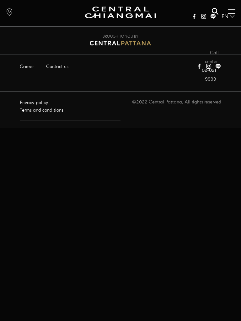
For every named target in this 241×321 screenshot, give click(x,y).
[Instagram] (204, 18)
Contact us (57, 66)
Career (27, 66)
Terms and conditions (41, 110)
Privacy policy (34, 102)
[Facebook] (194, 18)
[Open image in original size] (120, 12)
